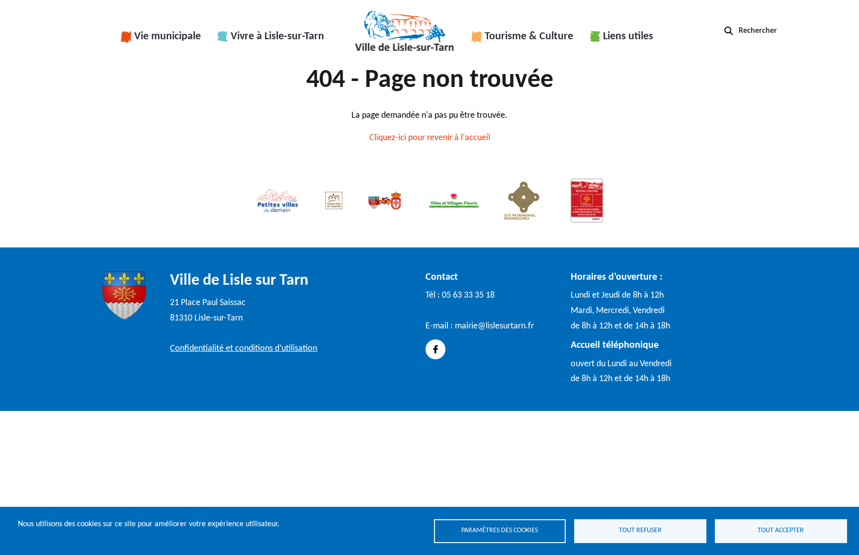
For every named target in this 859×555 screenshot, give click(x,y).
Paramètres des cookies (499, 530)
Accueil (404, 30)
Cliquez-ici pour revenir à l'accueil (429, 138)
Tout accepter (781, 530)
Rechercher (758, 31)
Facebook (435, 349)
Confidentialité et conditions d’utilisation (243, 348)
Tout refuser (640, 530)
